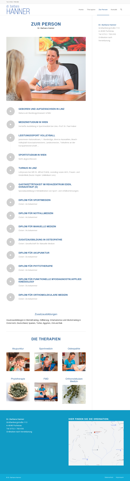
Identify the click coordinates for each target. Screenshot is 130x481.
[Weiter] (80, 69)
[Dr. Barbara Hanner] (18, 9)
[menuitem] (81, 9)
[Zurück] (12, 69)
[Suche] (121, 9)
